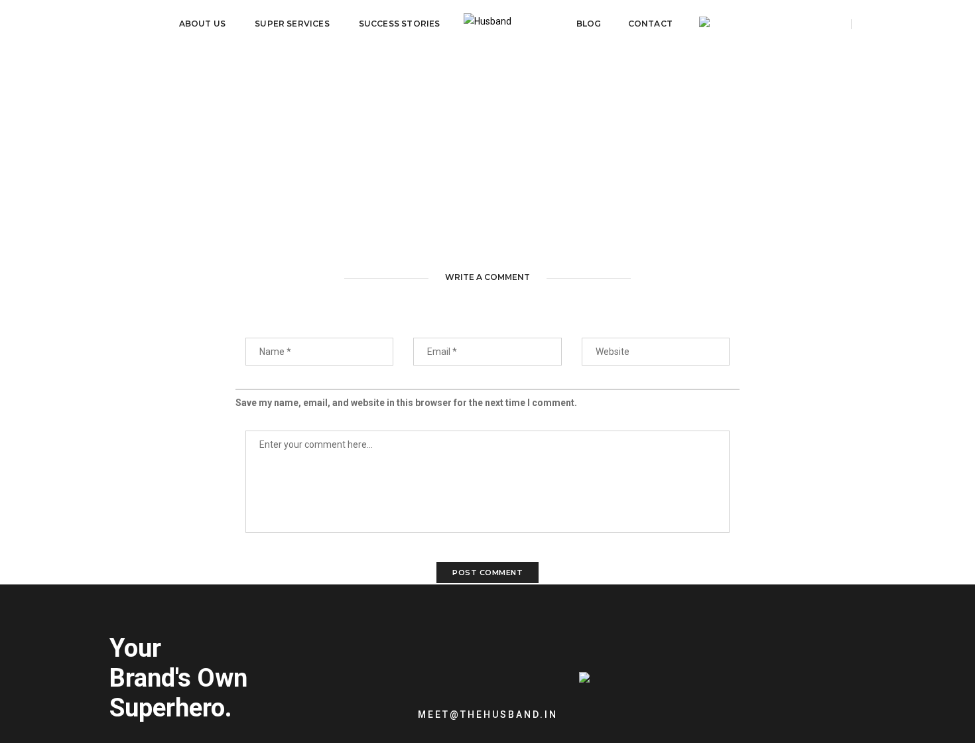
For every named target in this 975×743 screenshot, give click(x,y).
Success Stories (399, 24)
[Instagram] (675, 704)
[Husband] (487, 24)
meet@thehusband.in (488, 714)
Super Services (292, 24)
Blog (589, 24)
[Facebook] (654, 704)
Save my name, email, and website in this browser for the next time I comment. (406, 402)
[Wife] (704, 24)
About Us (202, 24)
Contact (650, 24)
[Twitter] (633, 704)
